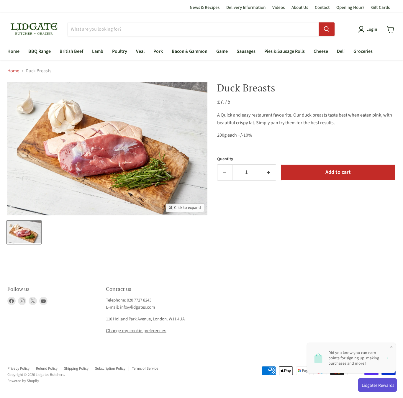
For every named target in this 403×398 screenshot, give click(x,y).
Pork (158, 51)
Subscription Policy (110, 368)
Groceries (363, 51)
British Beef (71, 51)
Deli (341, 51)
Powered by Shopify (23, 381)
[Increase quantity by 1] (268, 172)
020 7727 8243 (139, 300)
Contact (322, 7)
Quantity (225, 159)
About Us (299, 7)
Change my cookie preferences (136, 330)
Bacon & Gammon (189, 51)
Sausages (246, 51)
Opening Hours (350, 7)
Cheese (321, 51)
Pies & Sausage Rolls (284, 51)
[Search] (327, 29)
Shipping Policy (76, 368)
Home (13, 51)
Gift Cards (380, 7)
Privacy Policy (18, 368)
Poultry (119, 51)
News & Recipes (204, 7)
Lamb (97, 51)
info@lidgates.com (137, 307)
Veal (140, 51)
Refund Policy (47, 368)
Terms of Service (145, 368)
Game (222, 51)
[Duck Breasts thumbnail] (24, 232)
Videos (278, 7)
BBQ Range (39, 51)
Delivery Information (246, 7)
